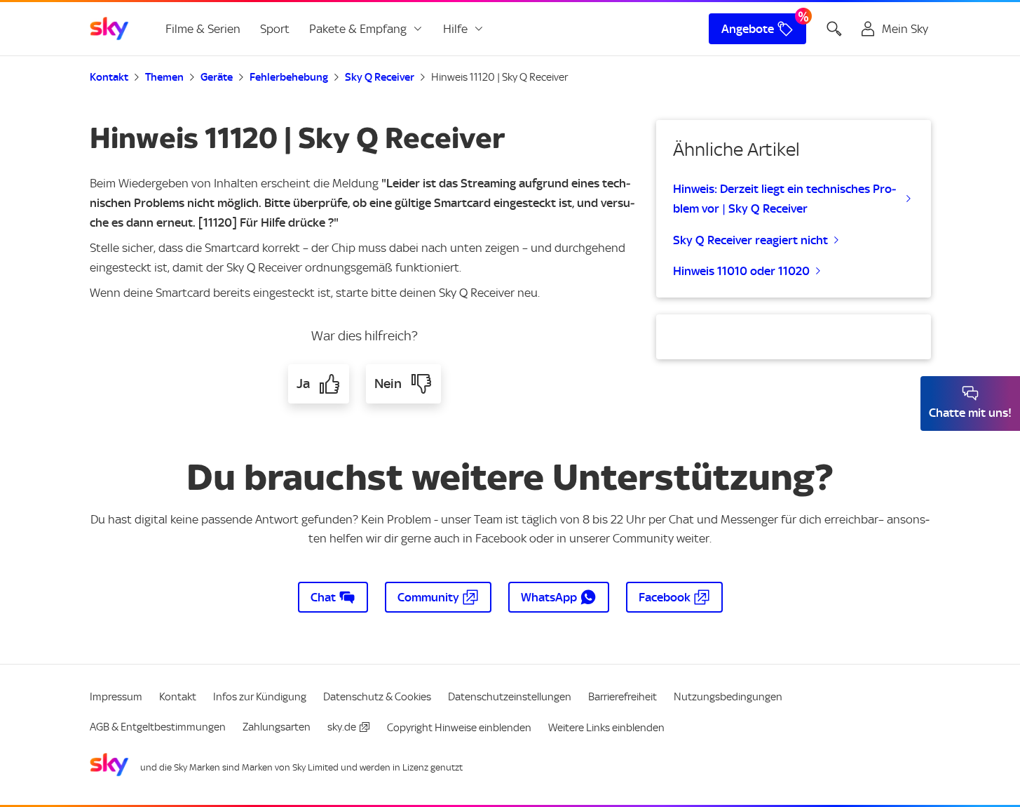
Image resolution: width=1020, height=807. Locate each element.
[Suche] (834, 29)
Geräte (216, 77)
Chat (323, 597)
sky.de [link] (341, 727)
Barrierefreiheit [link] (622, 697)
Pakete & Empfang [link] (358, 29)
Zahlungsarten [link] (277, 727)
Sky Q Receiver (379, 77)
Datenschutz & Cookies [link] (377, 697)
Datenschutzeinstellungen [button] (509, 697)
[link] (109, 29)
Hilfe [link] (455, 29)
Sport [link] (275, 29)
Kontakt (109, 77)
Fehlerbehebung (289, 77)
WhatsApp (549, 597)
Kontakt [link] (177, 697)
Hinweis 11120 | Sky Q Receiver (499, 77)
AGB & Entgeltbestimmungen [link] (158, 727)
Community (428, 597)
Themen (164, 77)
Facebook (665, 597)
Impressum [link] (116, 697)
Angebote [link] (747, 29)
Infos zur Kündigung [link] (259, 697)
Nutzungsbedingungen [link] (728, 697)
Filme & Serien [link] (202, 29)
